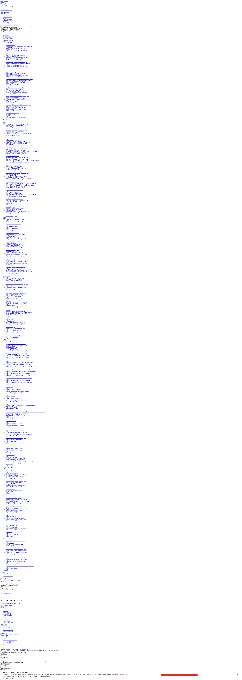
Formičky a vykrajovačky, (11, 313)
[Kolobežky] (8, 235)
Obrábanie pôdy (19, 438)
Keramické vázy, (15, 302)
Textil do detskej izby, (19, 259)
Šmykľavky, (8, 463)
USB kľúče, (17, 59)
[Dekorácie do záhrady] (11, 427)
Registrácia (3, 2)
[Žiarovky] (8, 545)
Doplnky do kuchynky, (18, 173)
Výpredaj (5, 18)
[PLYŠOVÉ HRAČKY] (11, 167)
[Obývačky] (8, 502)
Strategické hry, (9, 154)
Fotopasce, (22, 62)
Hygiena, (7, 245)
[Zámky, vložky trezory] (11, 561)
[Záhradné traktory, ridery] (11, 430)
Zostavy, (7, 499)
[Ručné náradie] (9, 475)
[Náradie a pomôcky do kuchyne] (13, 312)
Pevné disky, (14, 91)
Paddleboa (21, 125)
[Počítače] (8, 83)
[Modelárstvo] (9, 214)
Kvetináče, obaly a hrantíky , (11, 279)
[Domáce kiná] (9, 51)
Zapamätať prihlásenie (6, 668)
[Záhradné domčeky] (10, 448)
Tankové (26, 80)
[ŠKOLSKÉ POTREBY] (11, 196)
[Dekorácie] (8, 291)
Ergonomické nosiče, (18, 261)
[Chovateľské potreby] (10, 414)
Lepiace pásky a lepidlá (18, 481)
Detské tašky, (18, 198)
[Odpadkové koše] (10, 325)
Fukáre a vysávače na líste (8, 467)
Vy (23, 130)
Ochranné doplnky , (10, 336)
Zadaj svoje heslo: (4, 665)
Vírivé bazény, (9, 141)
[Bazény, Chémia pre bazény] (12, 391)
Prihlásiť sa (3, 669)
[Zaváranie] (8, 316)
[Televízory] (8, 45)
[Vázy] (7, 301)
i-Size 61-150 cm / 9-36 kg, (15, 256)
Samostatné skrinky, (18, 503)
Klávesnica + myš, (17, 102)
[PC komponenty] (9, 90)
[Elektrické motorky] (10, 224)
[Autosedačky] (9, 255)
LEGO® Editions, (18, 145)
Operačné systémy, (9, 109)
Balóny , (18, 200)
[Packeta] (3, 644)
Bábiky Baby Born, (10, 148)
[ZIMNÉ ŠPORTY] (10, 201)
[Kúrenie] (8, 484)
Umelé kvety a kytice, (10, 284)
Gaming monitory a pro (20, 87)
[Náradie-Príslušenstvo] (11, 486)
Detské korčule (20, 241)
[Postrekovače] (9, 441)
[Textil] (7, 264)
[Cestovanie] (8, 260)
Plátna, (11, 93)
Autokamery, (8, 490)
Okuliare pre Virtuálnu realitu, (12, 98)
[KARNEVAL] (9, 174)
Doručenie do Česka (7, 642)
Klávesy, (10, 184)
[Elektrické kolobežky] (10, 221)
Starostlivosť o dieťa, (10, 213)
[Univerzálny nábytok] (10, 523)
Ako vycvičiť (20, 152)
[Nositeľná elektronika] (10, 88)
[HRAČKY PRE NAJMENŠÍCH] (13, 178)
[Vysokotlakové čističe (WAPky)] (12, 434)
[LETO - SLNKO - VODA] (12, 124)
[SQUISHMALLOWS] (11, 187)
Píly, (6, 474)
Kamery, (12, 62)
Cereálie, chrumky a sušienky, (12, 247)
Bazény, (7, 125)
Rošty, (10, 508)
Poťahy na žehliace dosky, (11, 322)
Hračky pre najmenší (18, 213)
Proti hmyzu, (17, 544)
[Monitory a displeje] (10, 104)
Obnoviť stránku (4, 653)
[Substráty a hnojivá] (10, 280)
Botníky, (16, 510)
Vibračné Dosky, (13, 478)
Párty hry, (19, 154)
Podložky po (20, 279)
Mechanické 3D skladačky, (11, 195)
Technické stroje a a (18, 150)
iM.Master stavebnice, (10, 157)
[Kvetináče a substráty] (10, 278)
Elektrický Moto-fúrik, (10, 406)
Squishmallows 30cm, (19, 188)
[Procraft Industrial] (10, 389)
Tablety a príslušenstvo (20, 120)
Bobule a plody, (20, 284)
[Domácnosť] (9, 205)
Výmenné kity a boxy (21, 91)
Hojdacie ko (19, 182)
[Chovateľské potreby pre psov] (12, 269)
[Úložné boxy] (9, 568)
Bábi (24, 148)
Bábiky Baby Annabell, (18, 148)
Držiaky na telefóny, (19, 490)
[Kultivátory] (8, 348)
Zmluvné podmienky (54, 650)
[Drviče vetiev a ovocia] (11, 459)
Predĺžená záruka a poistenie (8, 617)
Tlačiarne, (22, 80)
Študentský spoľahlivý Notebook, (12, 73)
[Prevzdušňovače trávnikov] (11, 350)
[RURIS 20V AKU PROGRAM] (13, 362)
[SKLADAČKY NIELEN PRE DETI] (14, 194)
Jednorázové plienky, (18, 245)
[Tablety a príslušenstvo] (11, 81)
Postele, (7, 506)
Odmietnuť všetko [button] (218, 675)
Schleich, (17, 164)
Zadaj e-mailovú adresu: (5, 663)
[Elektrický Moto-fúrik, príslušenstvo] (13, 405)
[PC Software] (9, 108)
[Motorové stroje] (9, 477)
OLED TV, (17, 46)
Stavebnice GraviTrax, (19, 157)
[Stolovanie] (8, 305)
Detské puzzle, (9, 159)
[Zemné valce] (9, 393)
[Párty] (7, 310)
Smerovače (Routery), (10, 107)
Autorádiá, (13, 490)
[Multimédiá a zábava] (10, 58)
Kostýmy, (8, 175)
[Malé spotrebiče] (9, 56)
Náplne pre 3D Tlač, (15, 77)
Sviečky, (7, 299)
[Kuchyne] (8, 500)
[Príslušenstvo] (9, 457)
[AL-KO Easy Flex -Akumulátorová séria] (14, 366)
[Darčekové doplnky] (10, 294)
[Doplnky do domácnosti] (11, 335)
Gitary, (7, 184)
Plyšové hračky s (20, 168)
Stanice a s (20, 98)
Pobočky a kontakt (4, 1)
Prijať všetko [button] (179, 675)
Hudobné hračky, (16, 263)
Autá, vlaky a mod (19, 204)
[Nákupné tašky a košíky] (11, 328)
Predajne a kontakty (7, 621)
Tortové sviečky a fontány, (11, 311)
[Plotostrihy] (8, 346)
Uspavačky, (8, 179)
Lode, (19, 177)
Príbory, (21, 306)
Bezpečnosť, (12, 259)
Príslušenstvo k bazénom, (14, 125)
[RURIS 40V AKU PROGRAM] (13, 364)
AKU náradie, (10, 474)
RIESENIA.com (25, 649)
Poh (23, 306)
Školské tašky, (12, 198)
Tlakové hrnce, (18, 308)
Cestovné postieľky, (10, 261)
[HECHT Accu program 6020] (12, 373)
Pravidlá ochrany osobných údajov (33, 650)
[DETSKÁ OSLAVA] (10, 199)
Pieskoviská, (13, 463)
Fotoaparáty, (8, 62)
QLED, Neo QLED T (24, 46)
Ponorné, (16, 413)
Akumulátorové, (9, 342)
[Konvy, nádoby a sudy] (11, 452)
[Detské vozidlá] (9, 233)
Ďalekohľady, (17, 62)
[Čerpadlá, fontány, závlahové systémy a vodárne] (16, 412)
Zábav (22, 186)
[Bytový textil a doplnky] (11, 563)
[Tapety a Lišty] (9, 534)
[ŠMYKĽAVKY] (9, 135)
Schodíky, (21, 130)
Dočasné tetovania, (9, 161)
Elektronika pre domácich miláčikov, (13, 415)
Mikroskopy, (16, 166)
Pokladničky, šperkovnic (18, 293)
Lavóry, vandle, (20, 315)
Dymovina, (8, 485)
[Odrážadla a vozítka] (10, 239)
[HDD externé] (9, 110)
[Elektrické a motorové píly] (11, 353)
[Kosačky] (8, 341)
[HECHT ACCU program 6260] (12, 382)
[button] (65, 678)
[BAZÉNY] (8, 126)
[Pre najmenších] (9, 212)
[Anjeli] (7, 285)
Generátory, (8, 478)
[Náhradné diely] (9, 337)
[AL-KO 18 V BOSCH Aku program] (13, 371)
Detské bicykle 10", (10, 238)
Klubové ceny (6, 22)
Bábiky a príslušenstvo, (10, 204)
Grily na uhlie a (19, 417)
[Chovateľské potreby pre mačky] (13, 271)
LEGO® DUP (25, 145)
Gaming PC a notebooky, (11, 87)
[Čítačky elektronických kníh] (12, 117)
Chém (22, 392)
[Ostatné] (8, 464)
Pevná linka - (20, 43)
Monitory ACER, (16, 105)
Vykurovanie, (18, 57)
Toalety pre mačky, (9, 272)
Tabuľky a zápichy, (9, 293)
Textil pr (22, 265)
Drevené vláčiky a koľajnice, (11, 182)
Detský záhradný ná (20, 143)
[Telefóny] (8, 42)
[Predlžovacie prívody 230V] (12, 550)
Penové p (22, 263)
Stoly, (14, 499)
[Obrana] (8, 493)
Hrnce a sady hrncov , (10, 308)
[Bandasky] (8, 455)
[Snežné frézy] (9, 407)
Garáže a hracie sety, (10, 150)
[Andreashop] (3, 3)
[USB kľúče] (8, 115)
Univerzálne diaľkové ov (19, 66)
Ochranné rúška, (9, 483)
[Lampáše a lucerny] (10, 289)
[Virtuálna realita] (9, 97)
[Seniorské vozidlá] (10, 228)
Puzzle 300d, (19, 159)
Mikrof (23, 184)
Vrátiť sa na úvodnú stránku (6, 605)
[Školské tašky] (9, 273)
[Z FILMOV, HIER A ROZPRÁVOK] (14, 151)
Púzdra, (10, 82)
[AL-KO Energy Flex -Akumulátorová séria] (15, 369)
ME (25, 157)
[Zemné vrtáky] (9, 418)
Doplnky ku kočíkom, (10, 254)
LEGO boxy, (8, 193)
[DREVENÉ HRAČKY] (11, 181)
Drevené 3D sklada (21, 195)
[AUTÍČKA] (8, 149)
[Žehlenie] (8, 321)
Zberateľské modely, (10, 216)
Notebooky (5, 120)
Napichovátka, (19, 311)
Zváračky (22, 474)
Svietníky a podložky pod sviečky (16, 299)
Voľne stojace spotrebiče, (11, 55)
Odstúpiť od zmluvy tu (7, 615)
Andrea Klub (5, 611)
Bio (22, 247)
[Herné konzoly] (9, 94)
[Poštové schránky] (10, 446)
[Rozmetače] (8, 421)
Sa (21, 48)
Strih (21, 415)
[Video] (7, 47)
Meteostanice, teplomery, (11, 57)
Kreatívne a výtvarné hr (18, 161)
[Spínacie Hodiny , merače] (11, 552)
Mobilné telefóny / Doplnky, (11, 43)
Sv (25, 200)
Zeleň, (15, 284)
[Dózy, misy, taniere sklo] (11, 303)
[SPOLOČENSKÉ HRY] (11, 153)
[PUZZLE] (8, 158)
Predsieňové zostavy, (10, 510)
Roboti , (13, 177)
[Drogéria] (8, 251)
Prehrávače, (8, 48)
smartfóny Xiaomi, (21, 75)
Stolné (21, 549)
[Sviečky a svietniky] (10, 298)
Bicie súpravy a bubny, (17, 184)
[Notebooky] (8, 72)
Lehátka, (11, 499)
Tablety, (7, 82)
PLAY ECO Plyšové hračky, (11, 168)
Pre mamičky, (8, 250)
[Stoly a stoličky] (9, 511)
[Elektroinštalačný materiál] (11, 559)
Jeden (23, 245)
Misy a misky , (16, 306)
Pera (22, 198)
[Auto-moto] (8, 489)
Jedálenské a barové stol (17, 512)
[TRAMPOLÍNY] (10, 137)
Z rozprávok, (13, 164)
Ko (23, 503)
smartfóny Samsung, (10, 75)
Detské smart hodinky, (10, 89)
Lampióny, (22, 200)
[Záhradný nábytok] (10, 498)
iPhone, (15, 75)
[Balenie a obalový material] (11, 332)
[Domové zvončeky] (10, 554)
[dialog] (121, 675)
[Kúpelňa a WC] (9, 314)
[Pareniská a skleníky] (10, 423)
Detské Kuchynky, (9, 173)
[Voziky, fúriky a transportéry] (12, 432)
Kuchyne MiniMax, (10, 501)
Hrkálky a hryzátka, (14, 179)
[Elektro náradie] (9, 473)
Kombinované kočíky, (19, 254)
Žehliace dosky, (19, 322)
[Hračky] (8, 203)
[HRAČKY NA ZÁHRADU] (12, 142)
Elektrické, (19, 342)
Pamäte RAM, (9, 91)
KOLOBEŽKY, (9, 236)
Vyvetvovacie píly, (19, 345)
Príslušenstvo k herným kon (20, 96)
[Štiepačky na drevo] (10, 398)
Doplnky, (12, 175)
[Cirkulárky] (8, 396)
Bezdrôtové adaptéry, (19, 107)
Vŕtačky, (18, 474)
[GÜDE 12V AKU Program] (12, 355)
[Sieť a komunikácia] (10, 106)
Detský (24, 173)
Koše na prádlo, (9, 315)
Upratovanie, (8, 252)
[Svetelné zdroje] (9, 547)
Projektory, (8, 93)
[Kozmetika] (8, 248)
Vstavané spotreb (19, 55)
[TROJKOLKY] (9, 169)
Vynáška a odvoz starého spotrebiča (10, 640)
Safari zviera (22, 164)
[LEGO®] (8, 144)
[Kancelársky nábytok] (10, 518)
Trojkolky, (15, 241)
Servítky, (7, 200)
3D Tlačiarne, (8, 77)
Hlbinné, (12, 413)
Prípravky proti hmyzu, (15, 252)
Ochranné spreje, (9, 494)
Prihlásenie (3, 12)
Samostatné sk (21, 510)
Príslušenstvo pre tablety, (17, 82)
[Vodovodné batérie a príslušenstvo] (13, 566)
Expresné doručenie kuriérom (9, 638)
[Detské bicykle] (9, 237)
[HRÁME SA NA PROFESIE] (12, 171)
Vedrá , (7, 324)
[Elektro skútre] (9, 230)
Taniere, (11, 200)
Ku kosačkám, (9, 458)
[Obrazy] (8, 532)
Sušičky (4, 68)
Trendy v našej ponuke (7, 19)
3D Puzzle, (14, 159)
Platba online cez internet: (8, 631)
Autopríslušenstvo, (9, 481)
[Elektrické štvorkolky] (10, 219)
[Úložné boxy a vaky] (10, 330)
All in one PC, (9, 84)
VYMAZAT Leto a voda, (21, 211)
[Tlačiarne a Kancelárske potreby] (13, 79)
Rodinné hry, (14, 154)
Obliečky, (11, 528)
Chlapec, (19, 265)
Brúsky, (15, 474)
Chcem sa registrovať (5, 659)
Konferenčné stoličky (18, 519)
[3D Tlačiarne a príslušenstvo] (12, 76)
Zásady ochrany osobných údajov (122, 674)
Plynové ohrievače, (18, 485)
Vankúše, (7, 528)
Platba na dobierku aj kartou (8, 627)
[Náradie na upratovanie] (11, 323)
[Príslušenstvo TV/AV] (10, 65)
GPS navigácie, (9, 114)
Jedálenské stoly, (9, 512)
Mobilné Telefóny (12, 120)
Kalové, (23, 413)
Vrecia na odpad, (9, 327)
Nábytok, (8, 259)
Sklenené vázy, (9, 302)
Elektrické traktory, (17, 234)
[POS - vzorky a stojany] (11, 267)
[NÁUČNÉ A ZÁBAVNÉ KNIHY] (13, 185)
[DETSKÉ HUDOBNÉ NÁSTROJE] (14, 183)
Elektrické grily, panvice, (11, 417)
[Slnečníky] (8, 536)
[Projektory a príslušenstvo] (11, 92)
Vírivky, (14, 211)
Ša (23, 261)
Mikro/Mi (23, 50)
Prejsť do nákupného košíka (6, 10)
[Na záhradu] (8, 210)
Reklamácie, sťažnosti (7, 614)
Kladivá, (7, 476)
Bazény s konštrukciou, (19, 127)
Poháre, (14, 200)
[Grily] (7, 416)
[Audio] (7, 49)
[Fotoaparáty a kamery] (10, 60)
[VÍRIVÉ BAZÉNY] (10, 140)
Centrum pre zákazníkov (8, 622)
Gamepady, (12, 96)
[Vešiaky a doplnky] (10, 520)
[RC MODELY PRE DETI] (11, 176)
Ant (22, 109)
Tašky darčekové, (17, 295)
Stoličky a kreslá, (18, 499)
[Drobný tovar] (9, 479)
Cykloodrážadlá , (9, 241)
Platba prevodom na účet (8, 630)
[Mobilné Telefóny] (10, 74)
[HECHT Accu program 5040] (12, 375)
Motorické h (21, 179)
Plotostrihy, (13, 345)
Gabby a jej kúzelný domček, (11, 152)
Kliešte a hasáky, (12, 476)
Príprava (23, 57)
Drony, (7, 100)
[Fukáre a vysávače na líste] (11, 400)
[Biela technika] (9, 54)
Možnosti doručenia (4, 635)
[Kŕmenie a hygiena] (10, 244)
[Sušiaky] (8, 319)
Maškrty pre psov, (17, 270)
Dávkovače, (14, 315)
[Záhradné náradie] (10, 436)
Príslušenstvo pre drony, (13, 209)
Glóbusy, (7, 198)
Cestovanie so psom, (10, 270)
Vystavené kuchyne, (18, 501)
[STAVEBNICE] (9, 156)
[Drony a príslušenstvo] (11, 99)
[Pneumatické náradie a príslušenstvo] (13, 470)
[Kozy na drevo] (9, 402)
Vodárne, (20, 413)
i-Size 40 (22, 256)
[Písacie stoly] (9, 516)
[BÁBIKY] (8, 147)
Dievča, (7, 265)
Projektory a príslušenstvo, (15, 48)
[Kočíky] (8, 253)
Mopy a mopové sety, (13, 324)
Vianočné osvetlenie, (10, 549)
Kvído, (19, 186)
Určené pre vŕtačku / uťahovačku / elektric (14, 487)
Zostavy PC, (14, 84)
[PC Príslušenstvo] (10, 101)
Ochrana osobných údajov (8, 616)
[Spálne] (8, 507)
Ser (23, 499)
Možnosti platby (4, 624)
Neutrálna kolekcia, (13, 265)
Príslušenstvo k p (20, 93)
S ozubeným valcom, (13, 460)
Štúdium (21, 73)
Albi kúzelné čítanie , (13, 186)
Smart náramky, (18, 89)
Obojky (23, 270)
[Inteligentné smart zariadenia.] (12, 63)
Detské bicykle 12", (18, 238)
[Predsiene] (8, 509)
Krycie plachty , (15, 130)
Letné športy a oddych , (10, 132)
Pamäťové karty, (11, 59)
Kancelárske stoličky (18, 506)
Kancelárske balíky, (17, 109)
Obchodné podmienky (7, 613)
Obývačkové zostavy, (10, 503)
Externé (22, 59)
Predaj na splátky (6, 628)
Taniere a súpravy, (9, 306)
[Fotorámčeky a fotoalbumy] (12, 287)
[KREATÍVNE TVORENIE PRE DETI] (14, 160)
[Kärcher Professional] (10, 384)
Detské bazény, (18, 392)
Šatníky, (21, 508)
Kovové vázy (21, 302)
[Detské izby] (9, 504)
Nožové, (7, 460)
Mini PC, (19, 84)
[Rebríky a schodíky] (10, 450)
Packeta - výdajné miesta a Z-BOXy (10, 641)
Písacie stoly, (11, 506)
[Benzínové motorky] (10, 226)
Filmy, (7, 59)
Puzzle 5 (23, 159)
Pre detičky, (13, 250)
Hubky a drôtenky (21, 324)
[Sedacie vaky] (9, 525)
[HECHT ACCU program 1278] (12, 378)
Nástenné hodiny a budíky (19, 336)
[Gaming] (8, 85)
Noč (24, 508)
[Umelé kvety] (9, 282)
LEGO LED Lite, (14, 193)
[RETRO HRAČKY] (10, 190)
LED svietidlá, (17, 549)
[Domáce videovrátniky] (11, 557)
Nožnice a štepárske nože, (11, 438)
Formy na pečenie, (20, 313)
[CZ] (3, 645)
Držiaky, (15, 93)
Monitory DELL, (23, 105)
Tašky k (22, 102)
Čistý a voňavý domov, (10, 544)
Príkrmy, (19, 247)
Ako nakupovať (6, 619)
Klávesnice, (10, 102)
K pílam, (13, 458)
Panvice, (22, 308)
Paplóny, (22, 528)
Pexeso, (7, 186)
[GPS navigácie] (9, 113)
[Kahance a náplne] (10, 296)
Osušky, (15, 528)
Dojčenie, (11, 245)
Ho (24, 463)
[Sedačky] (8, 513)
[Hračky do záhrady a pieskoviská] (13, 461)
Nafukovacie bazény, (10, 127)
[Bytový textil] (9, 527)
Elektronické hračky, (10, 166)
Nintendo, (8, 96)
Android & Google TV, (10, 46)
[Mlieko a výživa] (9, 246)
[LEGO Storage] (9, 192)
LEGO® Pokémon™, (10, 145)
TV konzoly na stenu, (10, 66)
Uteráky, (19, 528)
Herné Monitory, (9, 105)
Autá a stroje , (8, 177)
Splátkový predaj (6, 612)
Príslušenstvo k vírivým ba (17, 141)
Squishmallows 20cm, (10, 188)
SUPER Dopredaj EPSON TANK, (13, 80)
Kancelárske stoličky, (10, 519)
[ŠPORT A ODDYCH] (11, 131)
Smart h (23, 89)
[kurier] (3, 647)
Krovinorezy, (8, 345)
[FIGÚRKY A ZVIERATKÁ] (12, 162)
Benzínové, (14, 342)
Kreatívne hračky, (9, 263)
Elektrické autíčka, (9, 234)
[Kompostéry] (9, 409)
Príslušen (22, 77)
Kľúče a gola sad (19, 476)
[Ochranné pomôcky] (10, 439)
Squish (25, 188)
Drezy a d (24, 501)
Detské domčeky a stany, (11, 143)
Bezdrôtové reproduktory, (11, 50)
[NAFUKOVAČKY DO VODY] (13, 133)
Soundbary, (18, 50)
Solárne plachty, (9, 130)
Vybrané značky (6, 23)
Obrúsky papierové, (10, 295)
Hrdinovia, (8, 164)
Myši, (7, 102)
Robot (23, 342)
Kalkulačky (28, 120)
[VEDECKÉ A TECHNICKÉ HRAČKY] (14, 165)
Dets (22, 154)
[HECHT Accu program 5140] (12, 380)
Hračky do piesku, (20, 463)
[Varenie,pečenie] (9, 307)
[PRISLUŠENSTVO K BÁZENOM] (13, 128)
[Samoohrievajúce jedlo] (11, 541)
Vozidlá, (11, 211)
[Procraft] (8, 387)
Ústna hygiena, (9, 207)
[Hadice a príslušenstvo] (11, 443)
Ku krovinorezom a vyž (20, 458)
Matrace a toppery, (15, 508)
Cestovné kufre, (9, 275)
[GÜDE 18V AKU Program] (12, 357)
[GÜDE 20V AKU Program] (12, 359)
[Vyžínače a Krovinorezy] (11, 344)
